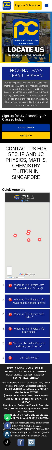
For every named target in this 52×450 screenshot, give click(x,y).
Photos (41, 371)
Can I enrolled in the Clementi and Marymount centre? (29, 345)
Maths (29, 368)
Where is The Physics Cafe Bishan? (29, 316)
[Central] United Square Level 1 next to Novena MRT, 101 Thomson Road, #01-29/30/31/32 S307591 (26, 398)
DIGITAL (18, 375)
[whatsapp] (7, 417)
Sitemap (34, 378)
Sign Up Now (26, 135)
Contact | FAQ (20, 378)
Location (39, 375)
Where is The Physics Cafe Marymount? (29, 330)
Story (18, 371)
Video (9, 375)
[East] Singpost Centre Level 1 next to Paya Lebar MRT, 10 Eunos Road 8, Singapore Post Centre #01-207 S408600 (26, 408)
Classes (28, 375)
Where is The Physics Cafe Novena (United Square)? (29, 286)
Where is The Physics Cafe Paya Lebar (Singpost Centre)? (29, 301)
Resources (30, 371)
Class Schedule (26, 127)
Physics (19, 368)
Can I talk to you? (29, 357)
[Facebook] (7, 425)
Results (39, 368)
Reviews (9, 371)
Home (10, 368)
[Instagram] (7, 434)
